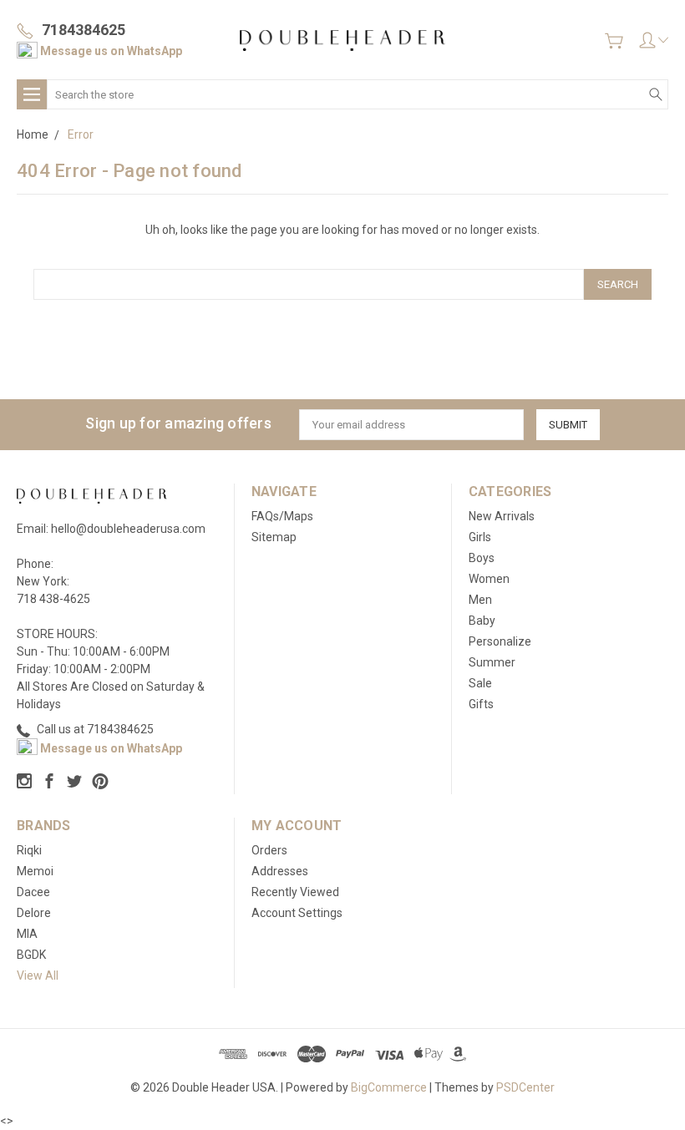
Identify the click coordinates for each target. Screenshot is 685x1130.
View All (37, 975)
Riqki (29, 850)
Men (480, 599)
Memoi (35, 871)
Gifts (481, 704)
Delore (34, 913)
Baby (482, 620)
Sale (480, 683)
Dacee (33, 892)
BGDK (31, 954)
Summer (492, 662)
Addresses (279, 871)
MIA (27, 933)
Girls (480, 537)
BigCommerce (389, 1087)
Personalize (500, 641)
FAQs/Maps (282, 516)
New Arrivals (502, 516)
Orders (269, 850)
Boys (482, 558)
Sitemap (274, 537)
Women (489, 578)
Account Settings (296, 913)
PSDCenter (525, 1087)
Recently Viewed (295, 892)
